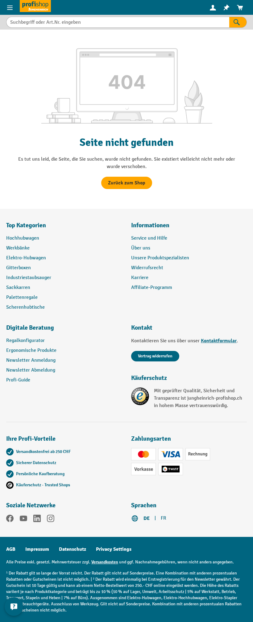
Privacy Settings (113, 549)
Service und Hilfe (149, 238)
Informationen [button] (150, 225)
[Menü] (10, 7)
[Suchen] (238, 22)
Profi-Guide (18, 380)
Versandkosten (104, 562)
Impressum (37, 549)
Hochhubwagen (22, 238)
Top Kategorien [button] (26, 225)
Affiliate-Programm (151, 287)
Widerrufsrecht (147, 268)
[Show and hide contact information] (14, 606)
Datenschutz (72, 549)
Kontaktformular (219, 341)
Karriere (139, 278)
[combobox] (117, 22)
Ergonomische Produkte (31, 350)
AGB (10, 549)
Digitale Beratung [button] (30, 328)
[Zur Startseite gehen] (35, 6)
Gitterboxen (18, 268)
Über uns (140, 248)
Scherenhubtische (25, 307)
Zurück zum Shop (126, 183)
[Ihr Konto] (213, 7)
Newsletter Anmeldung (31, 360)
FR (163, 518)
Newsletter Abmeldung (30, 370)
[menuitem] (213, 7)
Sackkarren (18, 287)
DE (146, 518)
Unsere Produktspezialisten (160, 258)
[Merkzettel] (226, 7)
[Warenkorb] (240, 7)
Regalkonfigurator (25, 341)
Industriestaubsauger (28, 278)
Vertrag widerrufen (155, 356)
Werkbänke (18, 248)
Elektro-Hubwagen (26, 258)
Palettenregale (22, 297)
